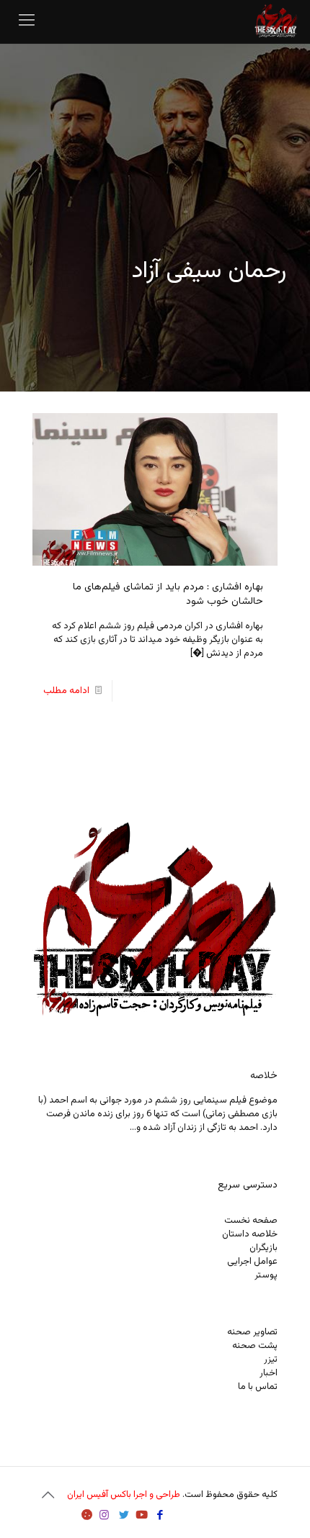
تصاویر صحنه (252, 1332)
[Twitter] (123, 1516)
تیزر (271, 1359)
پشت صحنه (255, 1346)
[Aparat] (86, 1516)
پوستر (266, 1275)
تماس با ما (258, 1387)
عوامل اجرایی (252, 1261)
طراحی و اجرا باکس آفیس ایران (123, 1495)
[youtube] (142, 1516)
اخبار (269, 1373)
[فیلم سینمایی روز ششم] (276, 22)
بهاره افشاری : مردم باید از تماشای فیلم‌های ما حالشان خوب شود (168, 594)
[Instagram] (104, 1516)
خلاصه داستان (250, 1234)
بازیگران (263, 1248)
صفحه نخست (251, 1220)
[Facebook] (159, 1516)
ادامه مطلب (66, 691)
